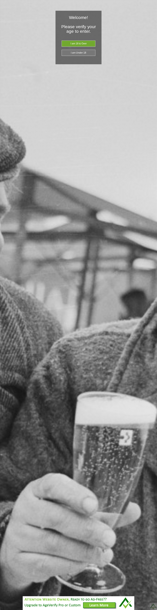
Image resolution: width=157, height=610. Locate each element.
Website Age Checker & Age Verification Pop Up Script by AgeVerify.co (153, 606)
